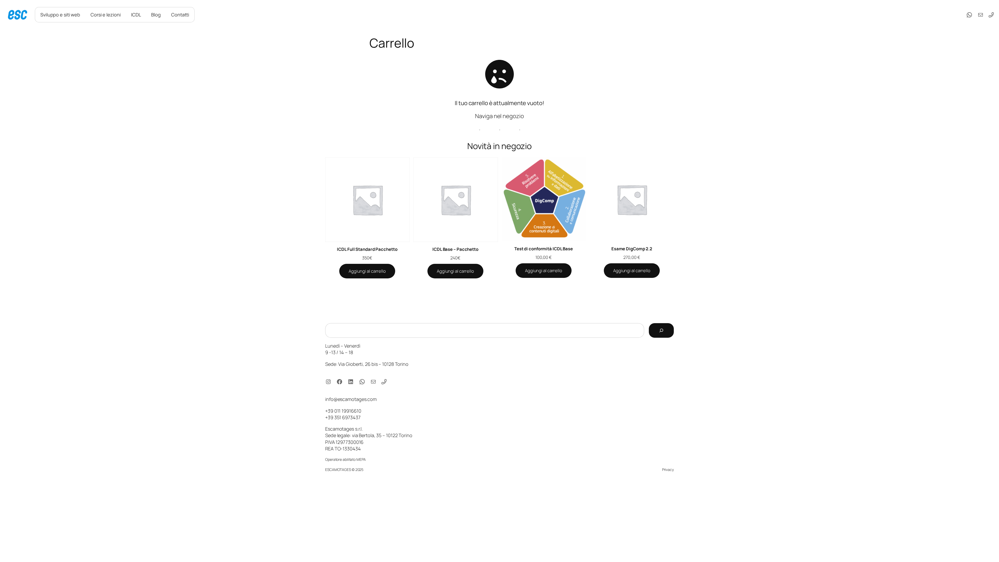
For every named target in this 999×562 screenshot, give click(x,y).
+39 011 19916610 (343, 411)
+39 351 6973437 (343, 417)
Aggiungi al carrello (367, 271)
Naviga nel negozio (499, 116)
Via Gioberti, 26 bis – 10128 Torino (373, 364)
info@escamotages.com (351, 399)
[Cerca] (661, 330)
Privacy (668, 469)
